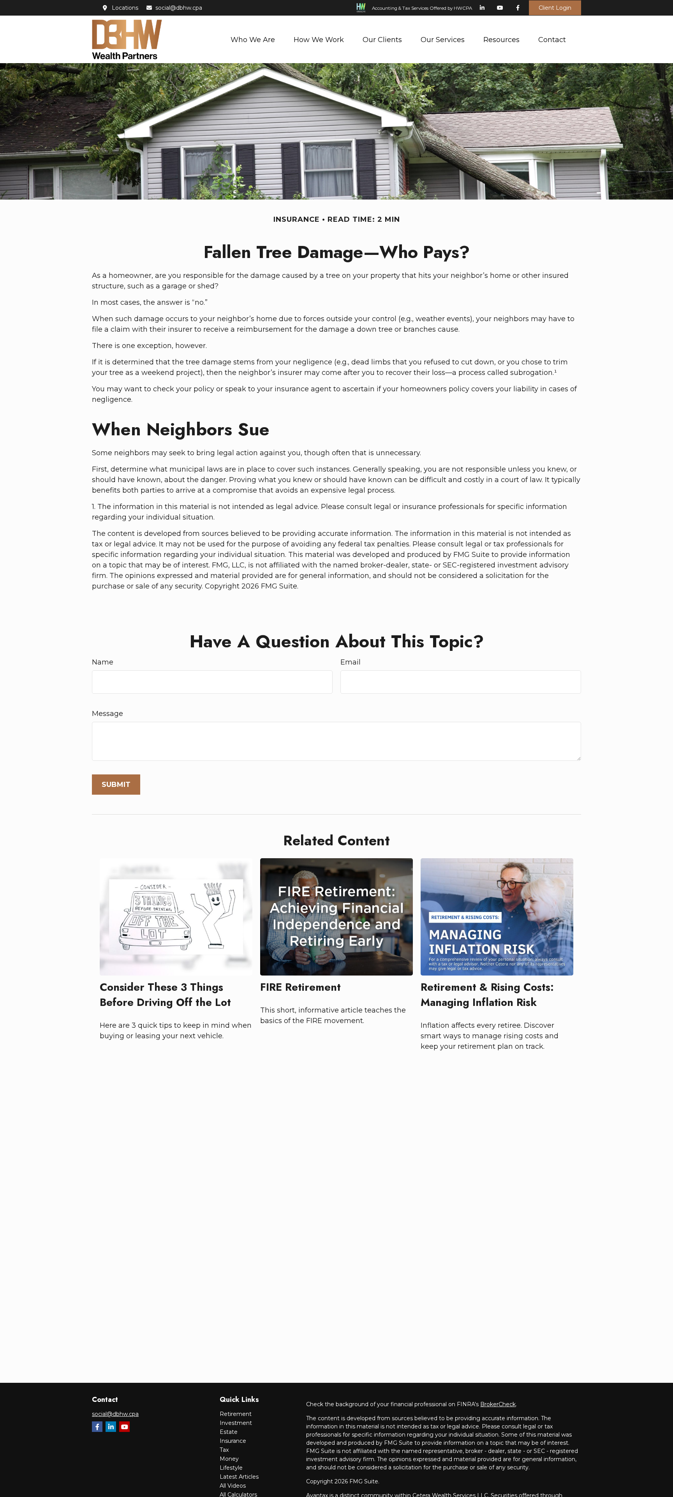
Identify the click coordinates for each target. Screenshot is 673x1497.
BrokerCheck (498, 1404)
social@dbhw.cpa (178, 7)
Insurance (233, 1440)
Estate (229, 1431)
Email (350, 662)
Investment (236, 1422)
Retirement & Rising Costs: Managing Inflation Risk (487, 994)
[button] (252, 39)
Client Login (555, 7)
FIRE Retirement (300, 987)
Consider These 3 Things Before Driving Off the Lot (165, 994)
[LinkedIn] (482, 8)
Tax (224, 1449)
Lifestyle (231, 1467)
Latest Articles (239, 1476)
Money (229, 1458)
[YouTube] (500, 8)
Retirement (236, 1413)
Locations (125, 7)
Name (102, 662)
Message (107, 713)
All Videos (233, 1485)
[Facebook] (518, 8)
